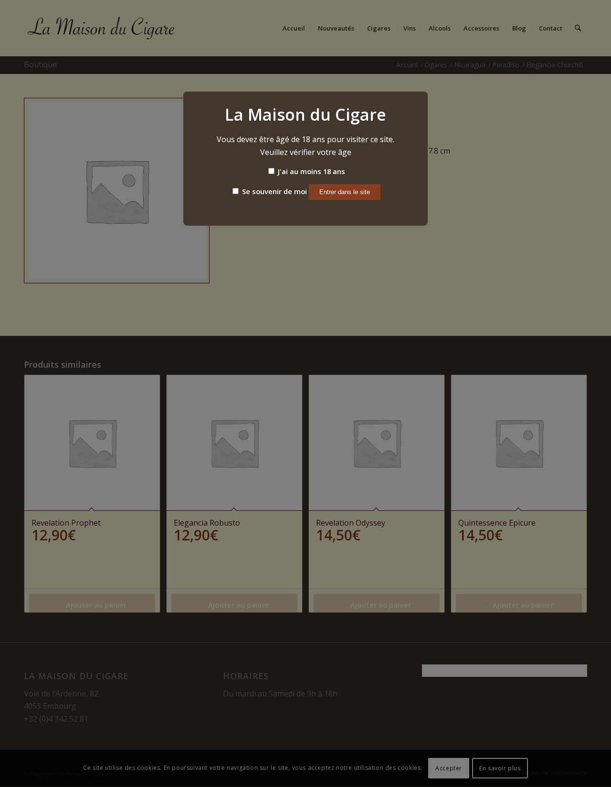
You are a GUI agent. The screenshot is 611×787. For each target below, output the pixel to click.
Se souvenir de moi (273, 191)
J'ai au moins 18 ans (310, 171)
